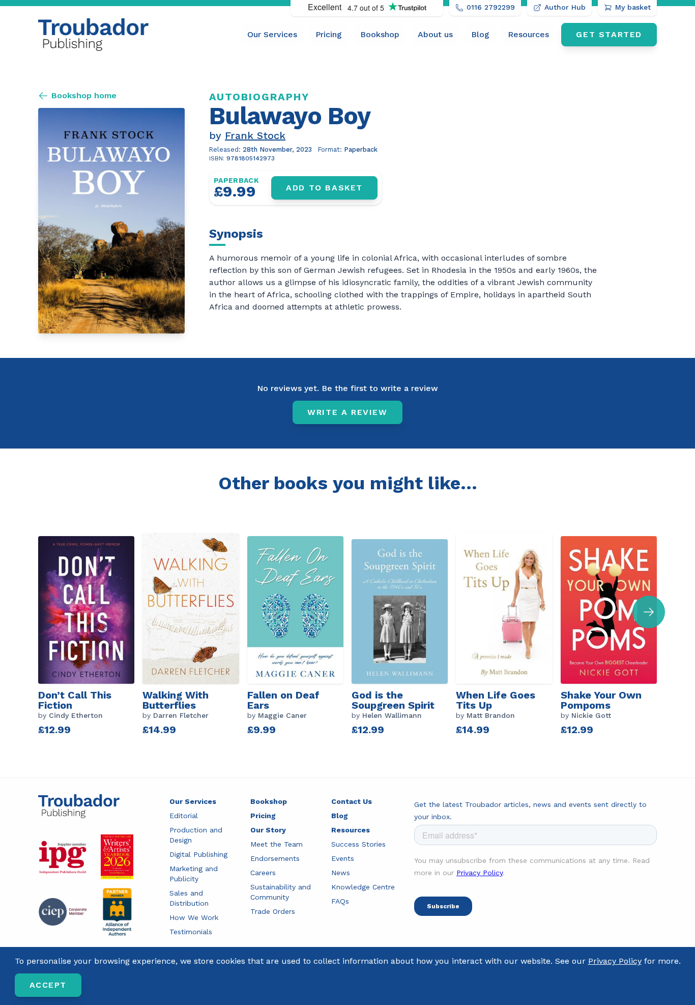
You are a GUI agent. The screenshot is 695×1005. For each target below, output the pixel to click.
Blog (480, 34)
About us (435, 34)
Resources (528, 34)
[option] (90, 635)
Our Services (272, 34)
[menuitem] (272, 34)
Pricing (328, 34)
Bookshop (379, 34)
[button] (648, 612)
